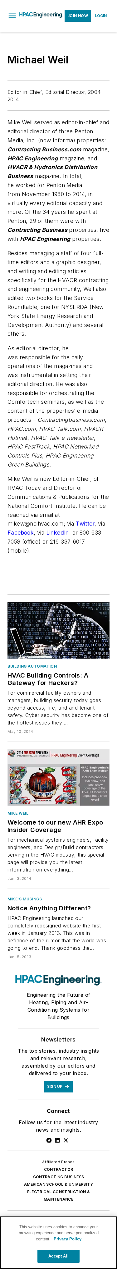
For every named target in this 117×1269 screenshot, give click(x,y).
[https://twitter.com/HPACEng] (66, 1140)
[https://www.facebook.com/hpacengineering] (49, 1140)
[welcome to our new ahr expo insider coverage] (58, 777)
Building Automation (32, 666)
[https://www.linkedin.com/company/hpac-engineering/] (57, 1140)
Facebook (20, 532)
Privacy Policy (67, 1239)
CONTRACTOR (58, 1169)
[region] (58, 1242)
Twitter (85, 523)
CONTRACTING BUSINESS (58, 1177)
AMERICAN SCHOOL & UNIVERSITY (58, 1184)
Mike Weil (17, 813)
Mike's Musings (24, 899)
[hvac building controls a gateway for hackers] (58, 630)
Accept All (58, 1256)
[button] (12, 16)
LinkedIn (57, 532)
